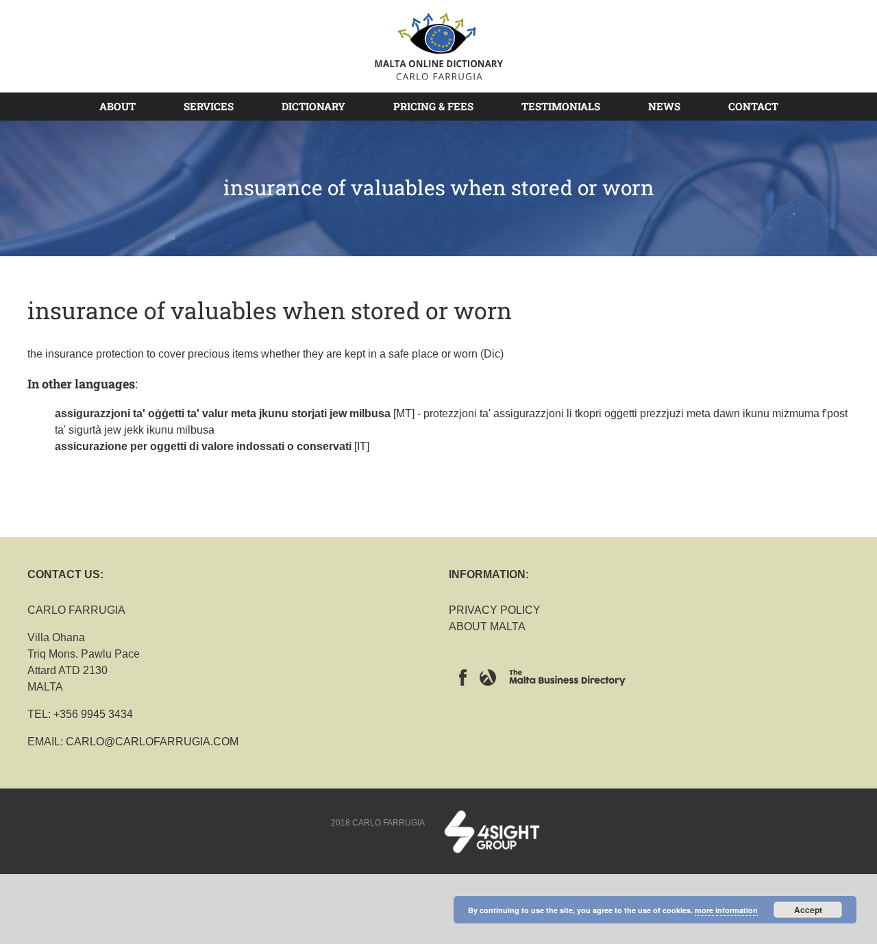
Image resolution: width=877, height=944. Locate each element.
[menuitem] (126, 106)
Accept (808, 910)
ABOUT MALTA (487, 626)
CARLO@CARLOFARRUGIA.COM (152, 741)
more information (726, 910)
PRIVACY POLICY (495, 610)
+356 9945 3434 (93, 714)
